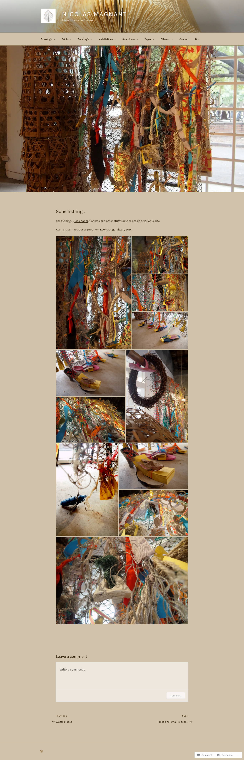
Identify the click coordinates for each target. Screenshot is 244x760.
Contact (183, 39)
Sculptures (128, 39)
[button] (94, 292)
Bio (197, 39)
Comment (175, 695)
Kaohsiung (107, 229)
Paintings (83, 39)
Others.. (165, 39)
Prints (65, 39)
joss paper (81, 221)
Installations (105, 39)
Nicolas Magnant (94, 14)
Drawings (46, 39)
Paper (148, 39)
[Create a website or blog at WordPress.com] (41, 751)
